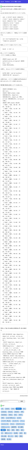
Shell (2, 417)
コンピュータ (4, 423)
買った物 (3, 436)
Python (10, 414)
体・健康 (20, 427)
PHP (22, 411)
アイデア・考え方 (5, 420)
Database (18, 408)
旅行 (22, 430)
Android (7, 408)
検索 (22, 401)
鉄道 (16, 436)
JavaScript (3, 411)
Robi (15, 414)
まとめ (19, 417)
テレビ (12, 423)
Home (2, 444)
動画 (8, 430)
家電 (13, 430)
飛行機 (3, 439)
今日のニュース (5, 427)
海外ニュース (8, 433)
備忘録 (3, 430)
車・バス (10, 436)
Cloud (12, 408)
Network (10, 411)
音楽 (21, 436)
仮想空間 (14, 427)
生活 (21, 433)
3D (2, 408)
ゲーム (22, 420)
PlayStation (3, 414)
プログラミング (20, 423)
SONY (20, 414)
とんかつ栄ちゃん (10, 417)
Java (24, 408)
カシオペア (15, 420)
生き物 (15, 433)
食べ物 (8, 439)
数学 (17, 430)
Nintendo (17, 411)
